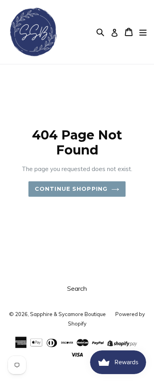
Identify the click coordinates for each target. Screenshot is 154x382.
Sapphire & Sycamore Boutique (68, 314)
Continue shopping (71, 188)
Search (77, 288)
